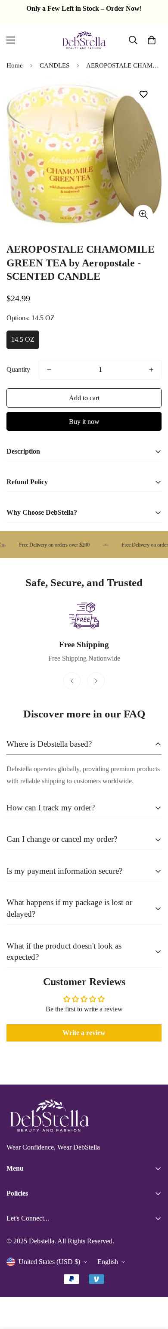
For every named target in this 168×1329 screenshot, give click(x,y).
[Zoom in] (143, 214)
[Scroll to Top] (152, 1283)
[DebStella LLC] (84, 40)
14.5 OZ (22, 339)
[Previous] (72, 680)
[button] (152, 40)
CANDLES (54, 65)
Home (14, 65)
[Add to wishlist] (143, 94)
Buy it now (84, 421)
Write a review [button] (84, 1032)
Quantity (18, 369)
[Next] (96, 680)
